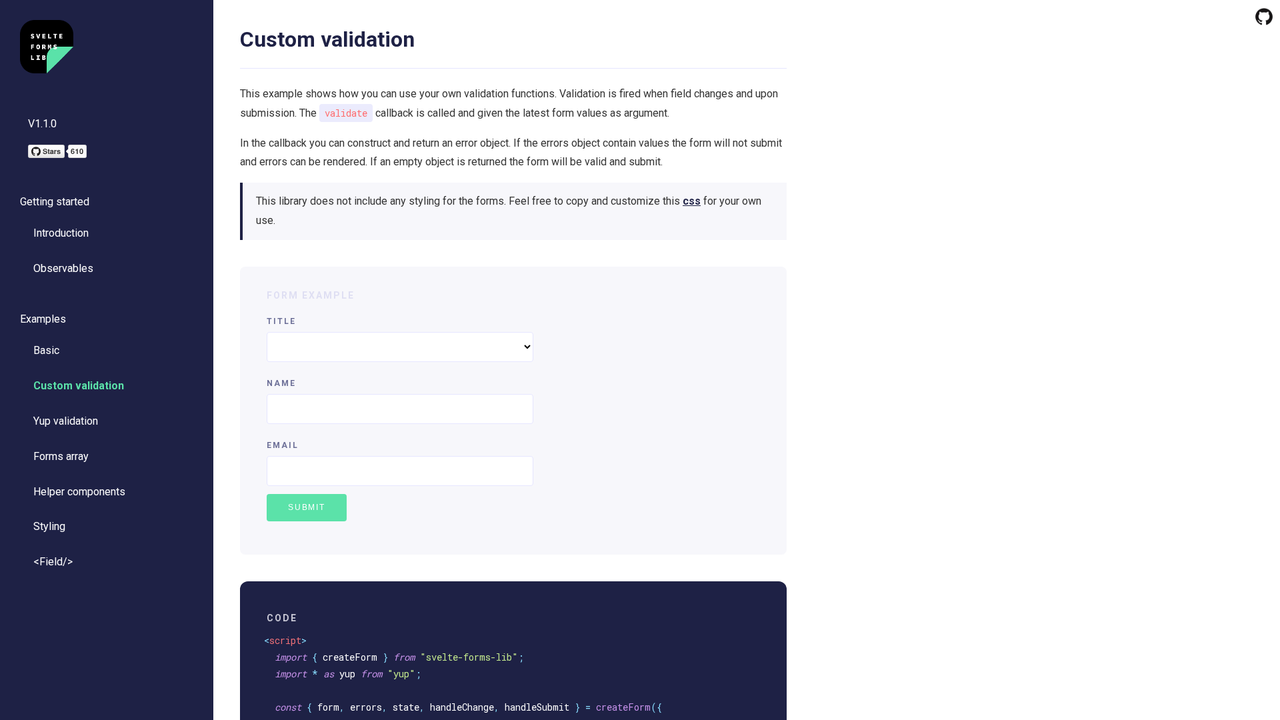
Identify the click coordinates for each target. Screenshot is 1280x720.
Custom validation (78, 385)
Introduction (61, 233)
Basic (46, 350)
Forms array (61, 456)
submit (306, 507)
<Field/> (53, 561)
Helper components (79, 491)
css (692, 201)
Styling (49, 526)
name (281, 383)
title (281, 321)
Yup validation (65, 421)
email (283, 445)
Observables (63, 268)
